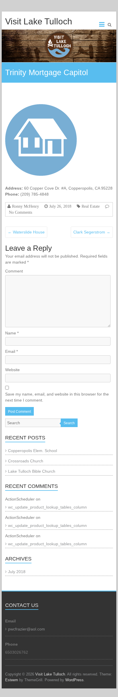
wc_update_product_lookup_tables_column (47, 507)
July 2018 (16, 571)
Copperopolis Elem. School (32, 450)
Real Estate (91, 206)
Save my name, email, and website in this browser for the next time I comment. (57, 397)
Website (12, 369)
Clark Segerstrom (91, 232)
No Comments (20, 212)
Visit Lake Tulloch (38, 21)
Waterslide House (26, 232)
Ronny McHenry (25, 206)
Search (69, 423)
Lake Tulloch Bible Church (31, 471)
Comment (14, 271)
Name (12, 333)
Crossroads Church (25, 461)
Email (11, 351)
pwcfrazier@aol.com (26, 629)
